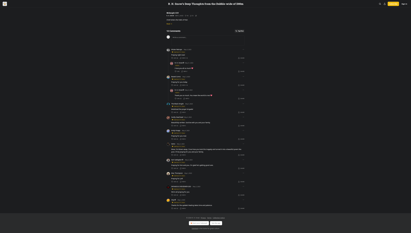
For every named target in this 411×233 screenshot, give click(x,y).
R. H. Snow (170, 15)
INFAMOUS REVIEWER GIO (181, 186)
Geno (173, 144)
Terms (209, 218)
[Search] (380, 4)
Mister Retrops (176, 49)
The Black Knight (177, 104)
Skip (172, 200)
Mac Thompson (177, 173)
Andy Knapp (175, 130)
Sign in (404, 4)
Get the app (216, 223)
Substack (195, 228)
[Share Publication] (385, 4)
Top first (241, 31)
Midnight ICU (173, 13)
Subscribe (393, 4)
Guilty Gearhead (177, 117)
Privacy (203, 218)
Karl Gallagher (176, 160)
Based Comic (176, 76)
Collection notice (219, 218)
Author (177, 65)
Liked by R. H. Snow (179, 52)
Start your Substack (200, 223)
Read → (169, 24)
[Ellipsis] (243, 49)
